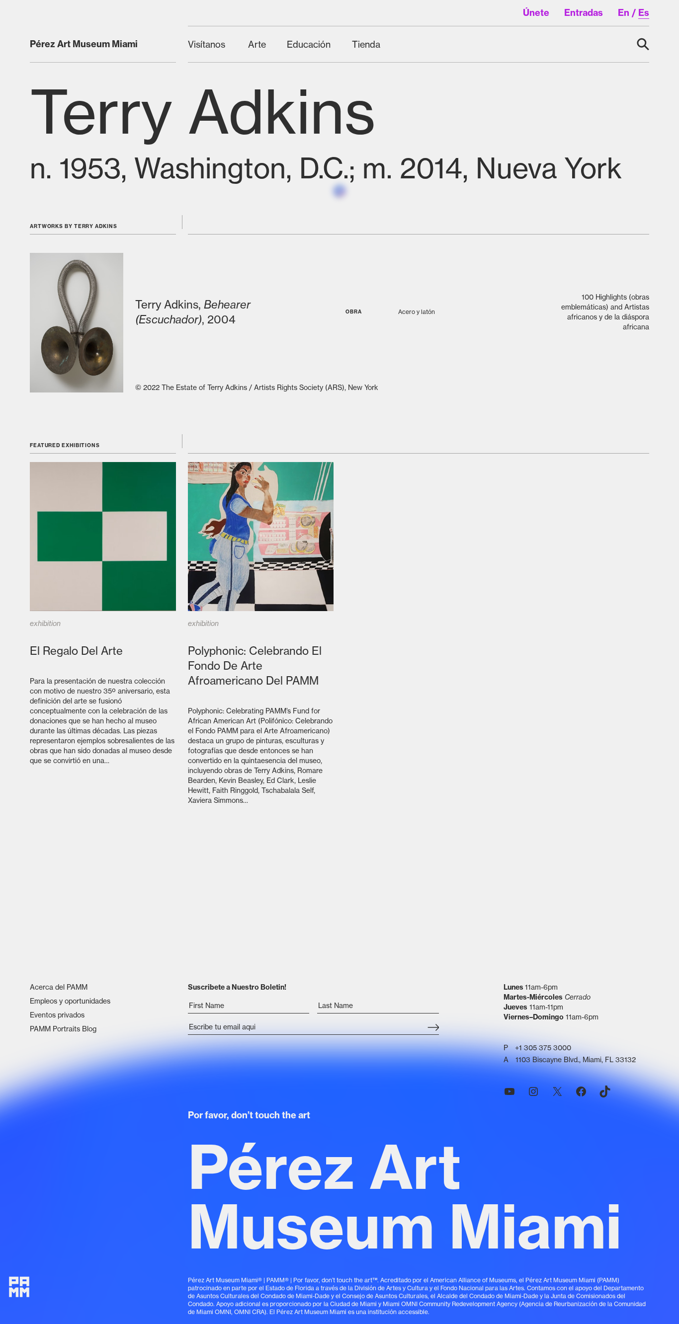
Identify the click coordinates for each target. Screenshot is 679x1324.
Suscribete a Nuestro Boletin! (237, 987)
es (643, 12)
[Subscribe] (433, 1027)
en (623, 12)
